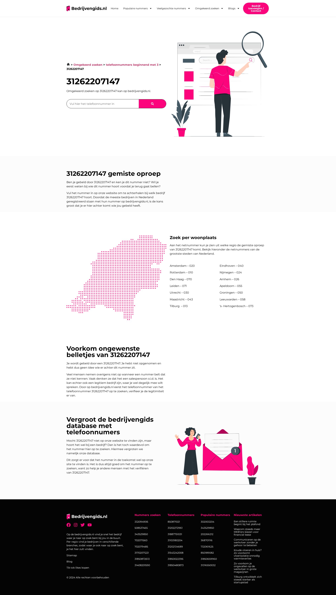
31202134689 (175, 546)
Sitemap (71, 555)
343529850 (207, 527)
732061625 (207, 546)
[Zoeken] (152, 103)
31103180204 (175, 540)
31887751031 (175, 534)
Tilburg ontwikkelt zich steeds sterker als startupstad (248, 579)
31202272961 (175, 527)
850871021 (174, 521)
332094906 (141, 521)
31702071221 (142, 552)
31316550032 (208, 565)
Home (114, 8)
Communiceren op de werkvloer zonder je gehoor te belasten (247, 542)
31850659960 (209, 558)
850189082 (207, 552)
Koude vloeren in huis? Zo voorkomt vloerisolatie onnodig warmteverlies (248, 554)
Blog (69, 561)
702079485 (141, 546)
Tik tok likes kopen (77, 567)
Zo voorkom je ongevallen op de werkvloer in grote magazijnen (245, 567)
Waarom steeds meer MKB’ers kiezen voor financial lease (247, 532)
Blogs (231, 8)
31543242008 (175, 552)
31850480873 (176, 565)
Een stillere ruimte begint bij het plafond (247, 523)
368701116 (206, 540)
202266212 (207, 534)
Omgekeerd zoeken (207, 8)
